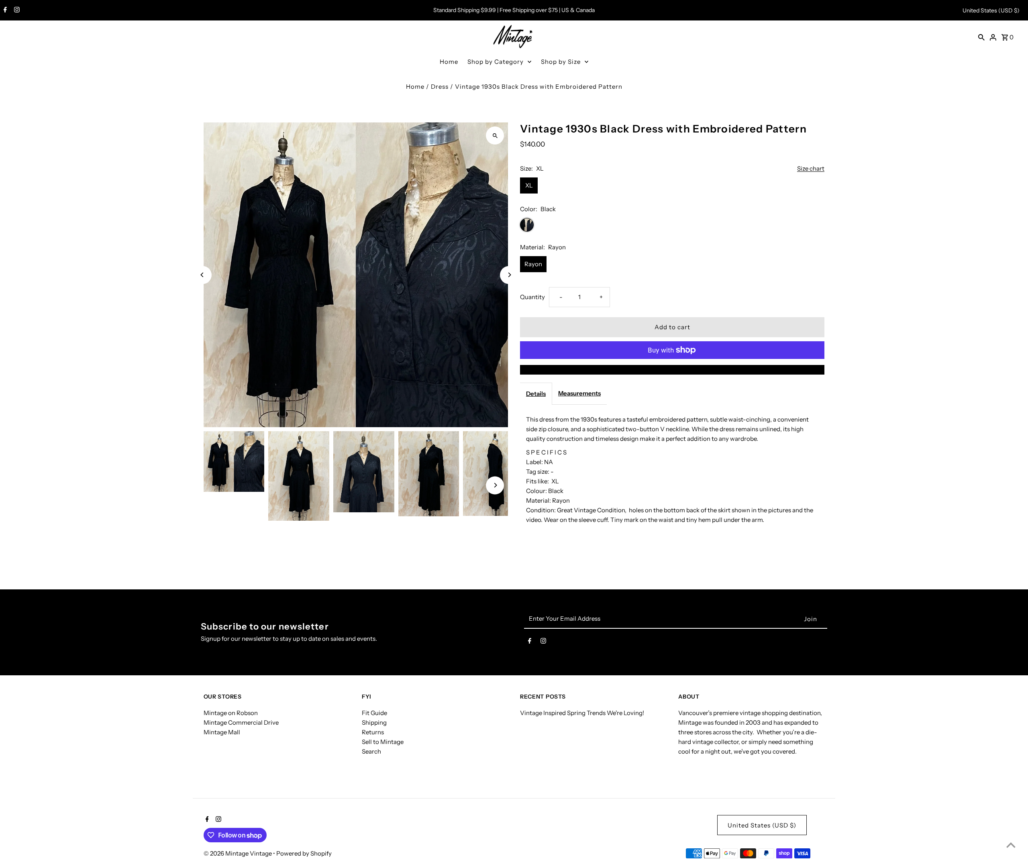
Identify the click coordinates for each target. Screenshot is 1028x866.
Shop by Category (495, 61)
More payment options (672, 369)
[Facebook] (4, 10)
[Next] (509, 275)
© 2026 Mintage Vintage (238, 853)
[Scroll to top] (1011, 845)
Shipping (374, 722)
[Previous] (203, 275)
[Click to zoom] (495, 135)
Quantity (532, 297)
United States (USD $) (991, 10)
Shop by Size (561, 61)
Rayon (533, 264)
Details (536, 393)
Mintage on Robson (231, 713)
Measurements (579, 393)
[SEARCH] (981, 37)
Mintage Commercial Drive (241, 722)
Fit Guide (374, 713)
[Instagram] (16, 10)
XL (529, 185)
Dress (440, 86)
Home (449, 61)
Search (371, 751)
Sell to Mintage (383, 742)
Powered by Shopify (304, 853)
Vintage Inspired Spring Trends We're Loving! (582, 713)
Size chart (810, 168)
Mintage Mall (222, 732)
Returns (373, 732)
